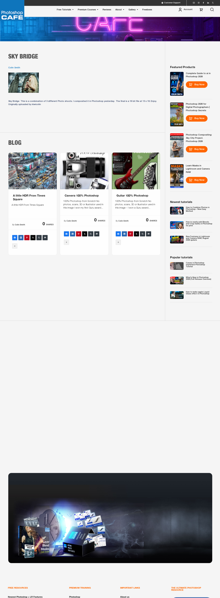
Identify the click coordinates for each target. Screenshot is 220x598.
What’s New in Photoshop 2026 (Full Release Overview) (198, 278)
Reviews (107, 10)
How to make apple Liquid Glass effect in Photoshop (197, 293)
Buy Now (199, 84)
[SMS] (45, 237)
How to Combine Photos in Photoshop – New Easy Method (197, 209)
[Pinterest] (26, 237)
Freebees (147, 10)
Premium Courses (87, 10)
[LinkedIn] (20, 237)
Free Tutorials (64, 10)
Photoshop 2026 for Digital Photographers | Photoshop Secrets (198, 107)
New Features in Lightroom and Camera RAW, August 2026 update (198, 238)
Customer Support (172, 3)
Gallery (132, 10)
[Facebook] (14, 237)
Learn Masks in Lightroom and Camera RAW (198, 169)
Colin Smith (14, 68)
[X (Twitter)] (33, 237)
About (118, 10)
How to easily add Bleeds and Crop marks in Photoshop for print (199, 224)
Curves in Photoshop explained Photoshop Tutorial (195, 265)
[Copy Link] (39, 237)
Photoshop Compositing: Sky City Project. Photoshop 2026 (199, 138)
